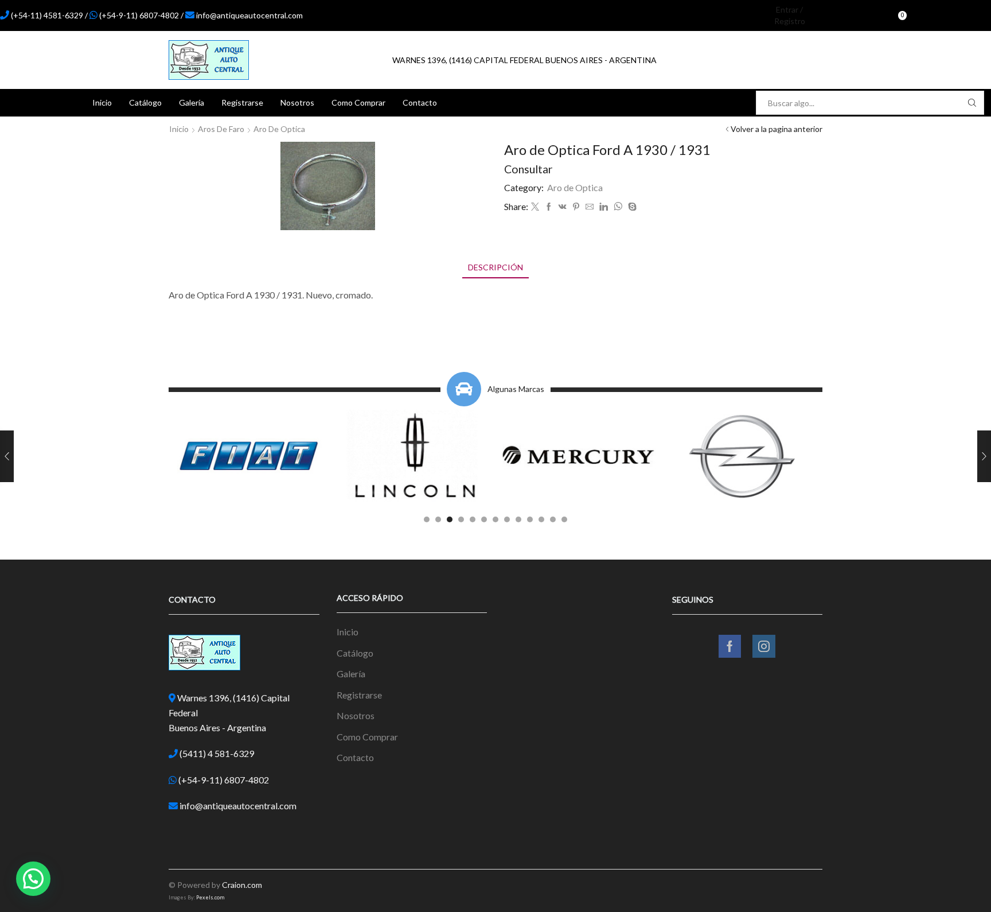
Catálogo (145, 102)
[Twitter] (535, 207)
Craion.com (242, 885)
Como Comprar (358, 102)
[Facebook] (928, 15)
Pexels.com (210, 897)
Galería (191, 102)
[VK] (562, 207)
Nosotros (297, 102)
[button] (427, 519)
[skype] (631, 207)
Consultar (528, 169)
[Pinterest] (576, 207)
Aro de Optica (279, 129)
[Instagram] (947, 15)
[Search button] (972, 102)
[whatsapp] (618, 207)
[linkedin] (603, 207)
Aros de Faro (221, 129)
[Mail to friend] (589, 207)
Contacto (420, 102)
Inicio (102, 102)
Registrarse (242, 102)
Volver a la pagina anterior (776, 129)
